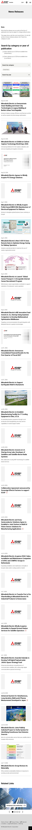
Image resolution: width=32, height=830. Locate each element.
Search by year (6, 75)
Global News (6, 69)
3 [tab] (17, 812)
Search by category (8, 65)
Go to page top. (30, 828)
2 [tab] (15, 812)
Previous (9, 812)
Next (22, 812)
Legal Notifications (12, 823)
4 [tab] (19, 812)
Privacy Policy (15, 822)
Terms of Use (4, 822)
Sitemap (21, 823)
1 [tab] (12, 812)
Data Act (24, 822)
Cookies (4, 823)
